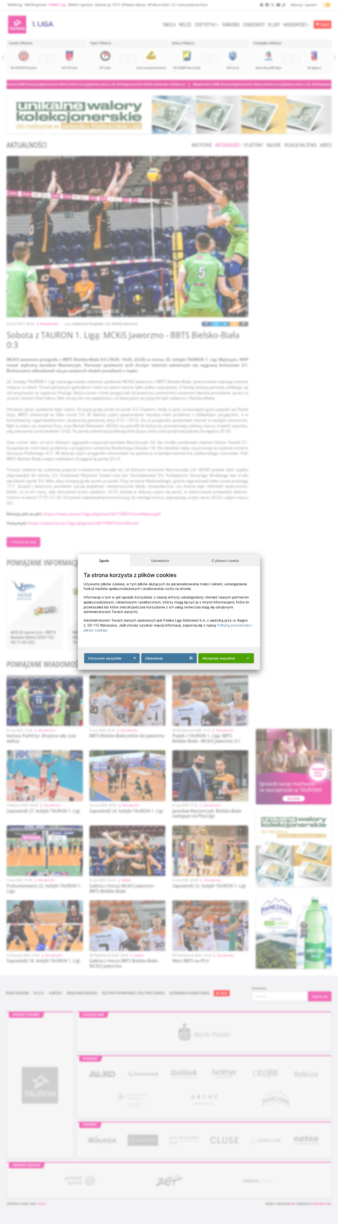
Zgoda (104, 561)
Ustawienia (160, 561)
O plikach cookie (225, 561)
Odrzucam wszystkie (104, 658)
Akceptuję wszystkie (218, 658)
